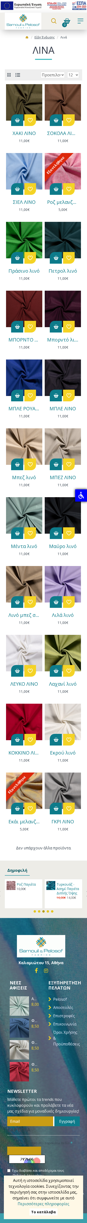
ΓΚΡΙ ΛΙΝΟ (62, 821)
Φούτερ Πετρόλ (35, 1020)
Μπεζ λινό (24, 477)
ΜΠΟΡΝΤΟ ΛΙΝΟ (24, 340)
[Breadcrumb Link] (27, 38)
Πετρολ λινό (63, 271)
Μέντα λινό (24, 546)
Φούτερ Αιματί (35, 1064)
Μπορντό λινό (63, 340)
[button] (35, 911)
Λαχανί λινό (63, 684)
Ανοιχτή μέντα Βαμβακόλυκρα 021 (35, 998)
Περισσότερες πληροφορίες (43, 1203)
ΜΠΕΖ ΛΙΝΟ (63, 477)
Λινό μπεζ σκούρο (24, 615)
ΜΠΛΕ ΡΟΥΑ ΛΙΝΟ (24, 408)
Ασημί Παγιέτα (34, 884)
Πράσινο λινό (24, 271)
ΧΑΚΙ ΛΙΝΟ (24, 133)
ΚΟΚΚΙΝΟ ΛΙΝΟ (24, 753)
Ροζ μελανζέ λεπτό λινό (63, 202)
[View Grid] (9, 74)
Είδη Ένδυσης (45, 37)
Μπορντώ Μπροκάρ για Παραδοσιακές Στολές (74, 891)
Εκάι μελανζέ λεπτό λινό (24, 821)
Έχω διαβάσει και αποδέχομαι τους (38, 1173)
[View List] (17, 74)
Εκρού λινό (63, 753)
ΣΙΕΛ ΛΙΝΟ (24, 202)
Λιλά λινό (63, 615)
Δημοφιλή (17, 870)
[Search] (53, 21)
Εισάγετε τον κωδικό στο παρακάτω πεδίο (38, 1143)
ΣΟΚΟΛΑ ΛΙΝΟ (63, 133)
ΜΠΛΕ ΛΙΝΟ (63, 408)
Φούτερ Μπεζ (35, 1042)
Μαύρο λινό (63, 546)
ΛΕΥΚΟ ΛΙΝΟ (24, 684)
